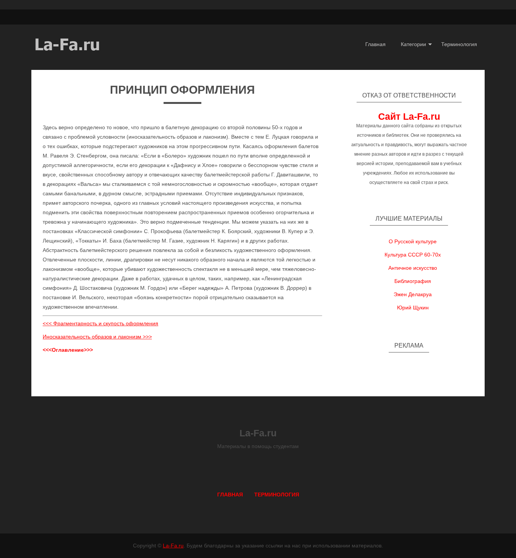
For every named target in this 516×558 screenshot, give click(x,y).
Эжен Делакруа (413, 294)
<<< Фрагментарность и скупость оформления (100, 323)
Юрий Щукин (413, 308)
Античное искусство (412, 268)
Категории (413, 44)
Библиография (412, 281)
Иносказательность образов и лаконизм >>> (97, 337)
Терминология (459, 44)
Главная (375, 44)
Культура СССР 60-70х (413, 255)
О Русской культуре (413, 241)
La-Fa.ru (173, 546)
